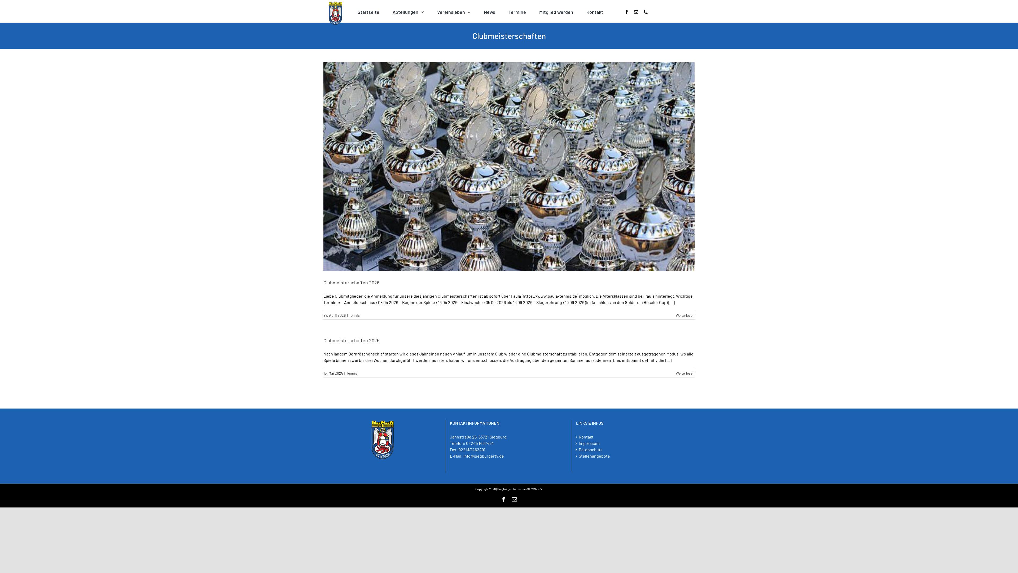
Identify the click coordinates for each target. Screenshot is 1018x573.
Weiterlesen (685, 315)
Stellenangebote (594, 455)
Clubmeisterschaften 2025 (351, 340)
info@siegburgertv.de (483, 455)
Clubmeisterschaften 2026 (351, 282)
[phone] (646, 12)
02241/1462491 (471, 449)
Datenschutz (590, 449)
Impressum (589, 443)
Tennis (354, 315)
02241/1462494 (480, 443)
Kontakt (586, 436)
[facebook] (627, 12)
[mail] (636, 12)
